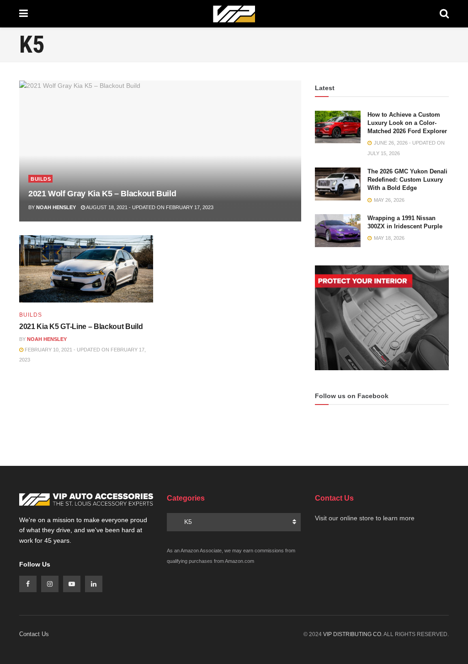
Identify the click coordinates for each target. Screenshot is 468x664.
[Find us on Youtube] (71, 584)
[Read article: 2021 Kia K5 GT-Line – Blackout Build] (86, 268)
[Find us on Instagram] (49, 584)
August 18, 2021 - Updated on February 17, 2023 (149, 207)
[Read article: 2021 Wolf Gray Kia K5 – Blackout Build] (160, 151)
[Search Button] (444, 13)
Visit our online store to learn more (365, 518)
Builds (41, 179)
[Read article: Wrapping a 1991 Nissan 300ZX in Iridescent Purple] (338, 230)
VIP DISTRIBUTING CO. (353, 634)
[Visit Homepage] (234, 13)
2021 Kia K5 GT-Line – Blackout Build (81, 326)
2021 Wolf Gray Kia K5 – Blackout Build (102, 193)
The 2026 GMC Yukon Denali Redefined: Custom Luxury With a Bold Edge (407, 179)
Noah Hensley (56, 207)
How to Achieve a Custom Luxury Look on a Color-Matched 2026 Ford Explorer (407, 123)
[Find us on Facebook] (28, 584)
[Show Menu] (23, 13)
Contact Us (34, 634)
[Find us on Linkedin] (93, 584)
